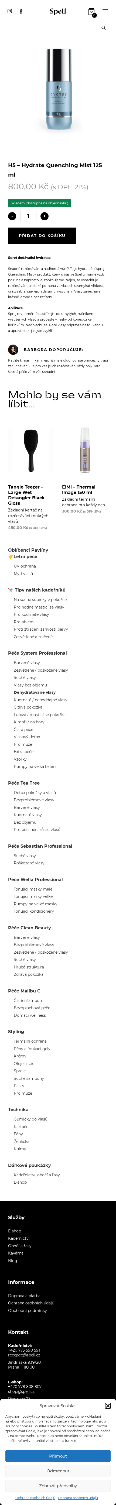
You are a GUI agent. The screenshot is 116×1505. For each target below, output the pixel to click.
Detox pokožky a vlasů (35, 792)
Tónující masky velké (33, 896)
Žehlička (21, 1141)
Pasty (19, 1085)
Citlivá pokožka (28, 707)
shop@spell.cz (21, 1391)
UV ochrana (25, 566)
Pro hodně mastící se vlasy (39, 607)
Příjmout (58, 1456)
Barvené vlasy (27, 662)
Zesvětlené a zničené (33, 636)
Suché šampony (29, 1078)
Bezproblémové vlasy (34, 800)
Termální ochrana (30, 1041)
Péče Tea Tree (24, 783)
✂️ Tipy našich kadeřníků (37, 590)
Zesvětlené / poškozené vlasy (41, 670)
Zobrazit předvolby (58, 1485)
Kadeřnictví (19, 1238)
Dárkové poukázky (29, 1165)
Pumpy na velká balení (35, 766)
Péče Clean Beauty (29, 927)
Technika (18, 1109)
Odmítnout (58, 1470)
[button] (108, 1405)
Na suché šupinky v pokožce (40, 599)
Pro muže (23, 744)
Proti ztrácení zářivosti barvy (41, 629)
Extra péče (23, 751)
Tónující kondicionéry (34, 911)
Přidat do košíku (42, 235)
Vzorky (20, 759)
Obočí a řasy (20, 1245)
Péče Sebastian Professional (40, 846)
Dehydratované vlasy (35, 692)
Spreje (20, 1070)
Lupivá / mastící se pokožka (40, 714)
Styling (16, 1031)
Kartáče (21, 1126)
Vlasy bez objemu (30, 685)
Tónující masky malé (33, 889)
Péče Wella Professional (35, 879)
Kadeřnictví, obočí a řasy (37, 1175)
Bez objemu (25, 822)
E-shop (20, 1182)
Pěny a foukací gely (32, 1048)
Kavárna (15, 1253)
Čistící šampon (28, 1000)
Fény (18, 1134)
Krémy (20, 1056)
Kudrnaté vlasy (28, 814)
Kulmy (20, 1148)
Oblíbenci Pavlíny (28, 550)
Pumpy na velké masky (35, 904)
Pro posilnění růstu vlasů (37, 829)
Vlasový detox (27, 736)
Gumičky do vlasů (30, 1119)
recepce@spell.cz (24, 1355)
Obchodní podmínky (27, 1310)
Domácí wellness (30, 1015)
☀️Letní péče (22, 556)
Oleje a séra (25, 1063)
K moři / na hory (29, 722)
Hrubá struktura (29, 967)
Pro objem (24, 622)
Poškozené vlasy (29, 863)
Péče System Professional (37, 653)
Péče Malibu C (24, 991)
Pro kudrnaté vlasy (31, 614)
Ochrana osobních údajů (35, 1498)
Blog (12, 1260)
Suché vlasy (25, 677)
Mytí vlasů (23, 573)
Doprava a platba (24, 1295)
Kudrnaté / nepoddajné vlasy (40, 699)
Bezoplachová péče (32, 1007)
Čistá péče (23, 729)
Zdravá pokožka (28, 974)
